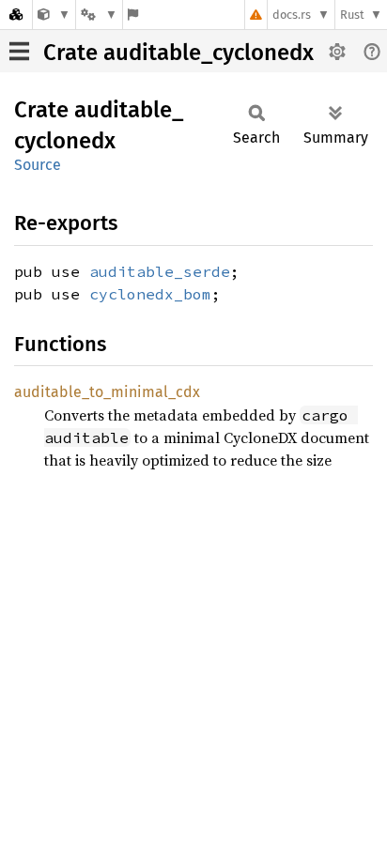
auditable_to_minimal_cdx (107, 392)
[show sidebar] (19, 51)
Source (37, 165)
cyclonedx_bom (150, 293)
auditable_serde (159, 271)
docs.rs (291, 15)
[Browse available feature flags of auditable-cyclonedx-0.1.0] (133, 14)
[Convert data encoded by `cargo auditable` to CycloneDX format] (54, 14)
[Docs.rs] (16, 14)
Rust (352, 15)
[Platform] (98, 14)
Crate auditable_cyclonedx (178, 52)
